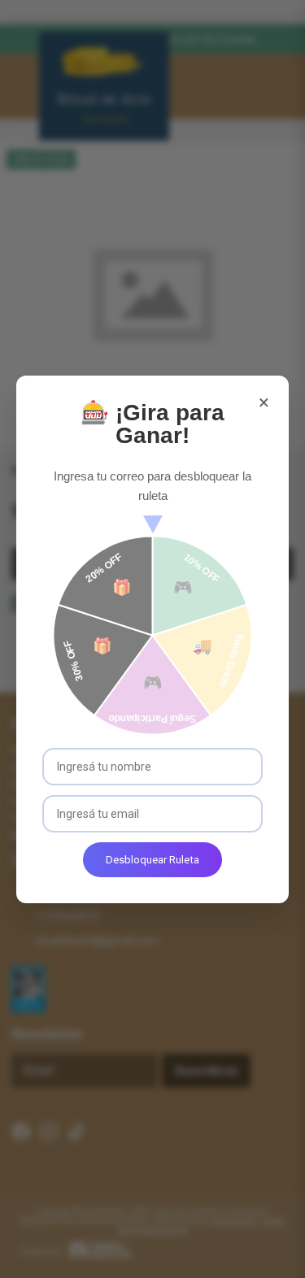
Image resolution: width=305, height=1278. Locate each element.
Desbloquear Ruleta (152, 860)
